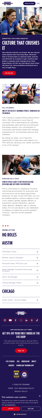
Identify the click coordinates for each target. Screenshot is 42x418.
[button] (21, 414)
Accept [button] (10, 409)
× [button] (39, 396)
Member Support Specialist (12, 257)
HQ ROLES (9, 73)
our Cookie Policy (10, 405)
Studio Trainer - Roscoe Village (14, 300)
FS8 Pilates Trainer (9, 251)
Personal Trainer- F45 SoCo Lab (14, 263)
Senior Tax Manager (9, 277)
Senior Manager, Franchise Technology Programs (17, 270)
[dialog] (21, 406)
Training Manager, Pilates (11, 283)
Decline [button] (31, 409)
